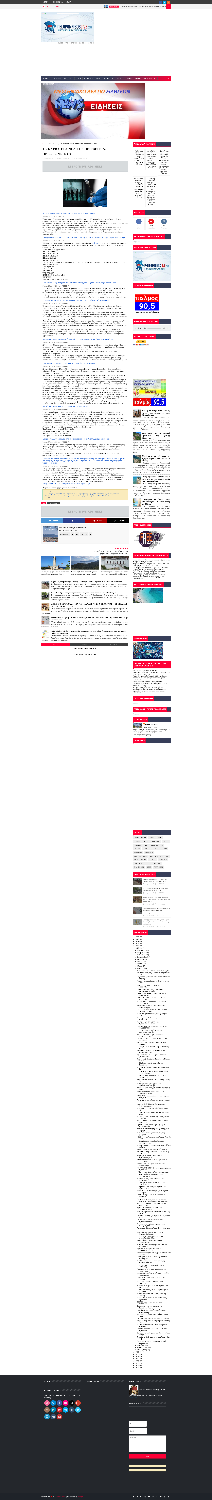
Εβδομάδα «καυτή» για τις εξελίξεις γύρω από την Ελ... (153, 1217)
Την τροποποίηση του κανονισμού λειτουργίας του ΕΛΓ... (149, 1249)
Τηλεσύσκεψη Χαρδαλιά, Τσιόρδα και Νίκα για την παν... (153, 1060)
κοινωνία (163, 860)
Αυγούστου (141, 959)
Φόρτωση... (137, 242)
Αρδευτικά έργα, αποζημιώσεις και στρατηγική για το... (153, 1089)
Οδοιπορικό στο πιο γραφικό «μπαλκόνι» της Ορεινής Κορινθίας (156, 435)
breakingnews (140, 838)
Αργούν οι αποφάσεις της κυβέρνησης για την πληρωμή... (153, 1130)
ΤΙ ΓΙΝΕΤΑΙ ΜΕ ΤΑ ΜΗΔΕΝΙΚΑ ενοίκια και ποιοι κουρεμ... (152, 1002)
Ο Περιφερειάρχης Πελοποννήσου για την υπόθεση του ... (152, 1175)
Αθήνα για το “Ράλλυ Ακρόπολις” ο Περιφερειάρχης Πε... (149, 1157)
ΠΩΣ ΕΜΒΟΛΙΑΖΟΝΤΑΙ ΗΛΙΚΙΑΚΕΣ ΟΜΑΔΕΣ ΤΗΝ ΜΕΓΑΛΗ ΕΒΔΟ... (153, 1011)
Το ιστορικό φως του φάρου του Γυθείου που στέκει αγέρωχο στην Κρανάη (99, 6)
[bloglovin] (149, 1496)
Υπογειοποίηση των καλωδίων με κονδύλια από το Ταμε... (152, 1161)
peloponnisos (69, 6)
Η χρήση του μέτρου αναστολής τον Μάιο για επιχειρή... (153, 978)
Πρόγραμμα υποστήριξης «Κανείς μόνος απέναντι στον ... (151, 1183)
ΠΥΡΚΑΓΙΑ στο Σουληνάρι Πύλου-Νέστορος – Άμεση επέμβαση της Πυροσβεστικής (149, 572)
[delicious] (168, 1496)
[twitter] (164, 2)
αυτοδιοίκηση (140, 860)
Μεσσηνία (149, 852)
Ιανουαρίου (141, 1350)
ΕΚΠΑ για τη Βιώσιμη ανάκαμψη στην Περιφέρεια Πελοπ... (150, 1221)
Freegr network (151, 724)
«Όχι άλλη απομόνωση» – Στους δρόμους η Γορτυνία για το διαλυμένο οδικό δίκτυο (86, 581)
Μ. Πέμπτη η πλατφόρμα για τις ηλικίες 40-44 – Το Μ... (153, 1015)
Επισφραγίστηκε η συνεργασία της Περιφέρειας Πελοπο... (149, 1307)
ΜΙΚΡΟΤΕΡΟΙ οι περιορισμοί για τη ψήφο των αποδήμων (153, 1192)
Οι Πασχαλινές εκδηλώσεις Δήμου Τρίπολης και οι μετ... (153, 1048)
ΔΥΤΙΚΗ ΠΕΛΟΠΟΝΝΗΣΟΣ (145, 78)
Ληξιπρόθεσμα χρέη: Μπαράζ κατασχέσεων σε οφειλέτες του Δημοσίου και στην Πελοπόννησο (156, 910)
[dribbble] (153, 1496)
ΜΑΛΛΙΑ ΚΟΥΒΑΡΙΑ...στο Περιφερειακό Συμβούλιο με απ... (151, 1105)
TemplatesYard (60, 1497)
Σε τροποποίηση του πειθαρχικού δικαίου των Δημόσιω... (154, 1254)
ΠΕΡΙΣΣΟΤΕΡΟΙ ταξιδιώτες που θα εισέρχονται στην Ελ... (149, 1031)
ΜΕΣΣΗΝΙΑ (68, 78)
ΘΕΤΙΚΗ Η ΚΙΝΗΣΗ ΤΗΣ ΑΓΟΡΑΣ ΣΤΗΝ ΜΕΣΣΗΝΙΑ (151, 986)
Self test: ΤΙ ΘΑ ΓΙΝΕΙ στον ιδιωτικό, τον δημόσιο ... (151, 1043)
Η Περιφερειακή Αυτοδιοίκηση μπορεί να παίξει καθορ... (151, 1076)
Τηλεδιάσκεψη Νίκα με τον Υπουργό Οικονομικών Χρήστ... (150, 1233)
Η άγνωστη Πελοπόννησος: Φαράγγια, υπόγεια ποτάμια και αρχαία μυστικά (84, 573)
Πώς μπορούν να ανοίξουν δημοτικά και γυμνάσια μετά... (151, 1188)
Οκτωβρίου (141, 955)
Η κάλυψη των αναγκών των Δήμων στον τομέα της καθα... (152, 1258)
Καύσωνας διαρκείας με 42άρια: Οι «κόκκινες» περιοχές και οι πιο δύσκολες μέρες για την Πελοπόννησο (149, 577)
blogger (56, 644)
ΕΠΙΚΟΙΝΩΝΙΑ (48, 84)
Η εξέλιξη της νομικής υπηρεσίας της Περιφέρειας (150, 1064)
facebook (113, 644)
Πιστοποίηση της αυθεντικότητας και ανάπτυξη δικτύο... (153, 1101)
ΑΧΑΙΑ (68, 2)
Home (45, 78)
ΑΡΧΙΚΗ (46, 2)
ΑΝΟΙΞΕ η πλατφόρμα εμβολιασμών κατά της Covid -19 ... (153, 1152)
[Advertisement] (143, 58)
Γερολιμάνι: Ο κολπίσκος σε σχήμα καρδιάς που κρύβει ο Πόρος (156, 458)
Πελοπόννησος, (82, 159)
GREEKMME (64, 534)
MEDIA (107, 78)
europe (152, 838)
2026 (137, 937)
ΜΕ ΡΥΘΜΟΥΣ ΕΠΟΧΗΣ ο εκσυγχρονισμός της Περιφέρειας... (153, 1169)
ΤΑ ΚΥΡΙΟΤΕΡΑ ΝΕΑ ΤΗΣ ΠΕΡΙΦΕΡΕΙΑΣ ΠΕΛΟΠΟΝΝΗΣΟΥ (151, 1052)
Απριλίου (140, 968)
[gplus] (141, 1496)
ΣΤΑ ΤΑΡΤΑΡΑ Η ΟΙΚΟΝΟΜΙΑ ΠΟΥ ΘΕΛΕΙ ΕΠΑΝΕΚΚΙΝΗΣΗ (152, 1027)
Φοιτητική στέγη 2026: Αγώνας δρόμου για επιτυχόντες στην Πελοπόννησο (156, 412)
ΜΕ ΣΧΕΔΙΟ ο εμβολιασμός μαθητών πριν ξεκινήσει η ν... (152, 1204)
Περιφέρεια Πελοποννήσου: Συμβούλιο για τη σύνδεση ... (153, 1229)
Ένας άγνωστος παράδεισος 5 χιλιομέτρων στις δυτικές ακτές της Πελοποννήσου (156, 478)
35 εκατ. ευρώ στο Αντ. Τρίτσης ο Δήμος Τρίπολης (151, 1295)
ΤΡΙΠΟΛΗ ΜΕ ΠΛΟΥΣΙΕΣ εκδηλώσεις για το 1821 (152, 1109)
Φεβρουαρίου (142, 1347)
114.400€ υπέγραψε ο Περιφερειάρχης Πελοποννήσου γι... (151, 1262)
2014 (137, 1365)
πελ (148, 863)
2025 (137, 939)
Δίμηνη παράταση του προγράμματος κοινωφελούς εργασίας (150, 990)
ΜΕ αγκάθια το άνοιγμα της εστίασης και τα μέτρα (152, 1315)
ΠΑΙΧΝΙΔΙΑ (116, 78)
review (137, 849)
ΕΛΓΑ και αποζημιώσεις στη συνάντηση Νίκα (153, 1318)
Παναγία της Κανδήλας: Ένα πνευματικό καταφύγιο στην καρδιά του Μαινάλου (115, 573)
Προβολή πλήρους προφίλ (142, 735)
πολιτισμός (139, 867)
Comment (121, 521)
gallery (137, 841)
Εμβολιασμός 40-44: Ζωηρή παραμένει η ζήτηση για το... (151, 994)
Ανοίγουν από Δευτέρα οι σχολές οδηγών (152, 1149)
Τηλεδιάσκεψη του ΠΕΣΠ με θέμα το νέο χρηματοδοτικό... (151, 1056)
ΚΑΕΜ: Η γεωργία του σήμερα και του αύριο (153, 1172)
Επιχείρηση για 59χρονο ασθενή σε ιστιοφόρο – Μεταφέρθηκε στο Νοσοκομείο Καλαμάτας (150, 568)
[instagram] (164, 1496)
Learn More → (134, 1398)
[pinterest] (145, 1496)
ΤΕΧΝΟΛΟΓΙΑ (55, 78)
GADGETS (128, 78)
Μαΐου (139, 966)
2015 (137, 1363)
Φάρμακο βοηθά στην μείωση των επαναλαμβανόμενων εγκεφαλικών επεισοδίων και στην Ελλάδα (151, 672)
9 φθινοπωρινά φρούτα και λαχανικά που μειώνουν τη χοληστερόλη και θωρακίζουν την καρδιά (150, 683)
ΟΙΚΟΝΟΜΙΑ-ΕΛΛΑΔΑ (93, 78)
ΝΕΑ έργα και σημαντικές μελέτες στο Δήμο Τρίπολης (152, 1278)
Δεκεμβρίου (141, 950)
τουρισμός (158, 867)
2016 (137, 1361)
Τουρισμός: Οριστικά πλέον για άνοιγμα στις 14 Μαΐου (153, 1117)
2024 (137, 941)
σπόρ (149, 867)
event (160, 838)
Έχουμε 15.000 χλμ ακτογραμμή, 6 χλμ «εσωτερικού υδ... (151, 1126)
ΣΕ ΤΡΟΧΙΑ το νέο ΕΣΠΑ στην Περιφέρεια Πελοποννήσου (152, 1326)
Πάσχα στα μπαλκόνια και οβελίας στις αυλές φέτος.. (153, 1113)
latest (166, 841)
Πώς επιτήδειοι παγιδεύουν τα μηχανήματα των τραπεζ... (152, 1291)
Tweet (55, 521)
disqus (84, 644)
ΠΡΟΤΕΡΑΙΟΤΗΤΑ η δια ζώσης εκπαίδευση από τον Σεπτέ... (152, 1072)
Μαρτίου (140, 1345)
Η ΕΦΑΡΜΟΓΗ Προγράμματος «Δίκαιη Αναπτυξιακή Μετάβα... (150, 1237)
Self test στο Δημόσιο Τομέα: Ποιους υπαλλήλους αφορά (150, 1035)
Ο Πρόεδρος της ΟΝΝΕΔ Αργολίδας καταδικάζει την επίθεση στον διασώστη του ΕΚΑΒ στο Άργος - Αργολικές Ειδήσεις (139, 187)
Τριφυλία (154, 856)
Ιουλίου (140, 961)
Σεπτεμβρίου (142, 957)
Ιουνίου (140, 964)
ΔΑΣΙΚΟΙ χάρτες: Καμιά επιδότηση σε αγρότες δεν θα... (153, 1213)
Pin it (99, 521)
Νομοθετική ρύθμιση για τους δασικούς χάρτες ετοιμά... (151, 1282)
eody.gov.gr (96, 243)
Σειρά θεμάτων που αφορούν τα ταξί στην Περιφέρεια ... (152, 1330)
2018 (137, 1356)
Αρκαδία (154, 849)
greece (147, 841)
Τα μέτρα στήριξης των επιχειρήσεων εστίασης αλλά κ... (153, 1322)
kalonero (156, 841)
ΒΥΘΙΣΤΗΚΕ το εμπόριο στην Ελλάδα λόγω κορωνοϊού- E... (152, 1299)
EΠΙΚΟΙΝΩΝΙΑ (58, 2)
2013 (137, 1368)
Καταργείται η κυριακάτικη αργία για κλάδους (153, 1199)
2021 (137, 948)
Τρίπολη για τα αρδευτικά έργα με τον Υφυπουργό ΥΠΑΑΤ (150, 1093)
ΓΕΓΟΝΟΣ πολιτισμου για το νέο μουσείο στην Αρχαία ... (152, 1039)
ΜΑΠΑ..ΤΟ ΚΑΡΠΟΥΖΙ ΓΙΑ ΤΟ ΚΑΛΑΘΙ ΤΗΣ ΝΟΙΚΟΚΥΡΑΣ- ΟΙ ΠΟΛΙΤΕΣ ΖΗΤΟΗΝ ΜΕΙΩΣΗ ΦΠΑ (156, 899)
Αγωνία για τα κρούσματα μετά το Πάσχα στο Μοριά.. (153, 982)
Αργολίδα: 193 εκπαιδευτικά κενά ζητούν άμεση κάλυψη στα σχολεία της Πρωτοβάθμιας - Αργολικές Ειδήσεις (151, 159)
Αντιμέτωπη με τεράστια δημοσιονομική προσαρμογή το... (151, 1225)
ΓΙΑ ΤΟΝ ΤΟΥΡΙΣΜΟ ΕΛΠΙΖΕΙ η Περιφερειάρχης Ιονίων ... (148, 1023)
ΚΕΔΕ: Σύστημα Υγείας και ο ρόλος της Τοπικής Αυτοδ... (153, 1138)
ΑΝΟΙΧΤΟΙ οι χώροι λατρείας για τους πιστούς (153, 1201)
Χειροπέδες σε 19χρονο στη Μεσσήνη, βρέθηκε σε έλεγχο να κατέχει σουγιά (151, 561)
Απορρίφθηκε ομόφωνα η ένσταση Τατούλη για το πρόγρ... (153, 1274)
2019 (137, 1354)
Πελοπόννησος (54, 144)
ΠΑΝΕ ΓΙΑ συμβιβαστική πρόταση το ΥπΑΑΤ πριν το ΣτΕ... (152, 1196)
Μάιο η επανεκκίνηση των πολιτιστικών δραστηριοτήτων (151, 1006)
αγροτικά (164, 856)
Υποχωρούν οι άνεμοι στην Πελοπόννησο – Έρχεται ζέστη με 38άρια (156, 501)
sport (145, 849)
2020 (137, 1352)
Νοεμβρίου (141, 952)
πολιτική (156, 863)
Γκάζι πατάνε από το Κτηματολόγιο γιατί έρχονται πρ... (151, 1342)
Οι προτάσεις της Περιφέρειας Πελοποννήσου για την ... (153, 1334)
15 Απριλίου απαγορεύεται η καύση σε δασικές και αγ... (151, 1241)
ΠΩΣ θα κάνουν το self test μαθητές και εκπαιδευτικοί (151, 1311)
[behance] (160, 1496)
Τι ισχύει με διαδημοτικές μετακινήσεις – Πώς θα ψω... (153, 1338)
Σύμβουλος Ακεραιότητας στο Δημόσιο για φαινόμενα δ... (152, 1286)
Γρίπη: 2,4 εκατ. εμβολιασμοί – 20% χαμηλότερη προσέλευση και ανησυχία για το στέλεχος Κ (150, 677)
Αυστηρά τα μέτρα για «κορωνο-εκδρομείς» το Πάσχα (153, 1068)
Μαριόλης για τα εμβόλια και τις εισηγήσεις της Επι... (153, 1080)
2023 (137, 944)
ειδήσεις (152, 860)
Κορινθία (138, 852)
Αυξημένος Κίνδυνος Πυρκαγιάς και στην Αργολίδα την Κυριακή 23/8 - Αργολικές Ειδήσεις (139, 157)
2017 (137, 1359)
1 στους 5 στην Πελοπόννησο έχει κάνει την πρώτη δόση (153, 1019)
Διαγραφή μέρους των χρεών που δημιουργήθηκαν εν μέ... (149, 1084)
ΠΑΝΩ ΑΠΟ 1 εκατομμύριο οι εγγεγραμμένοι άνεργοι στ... (153, 1097)
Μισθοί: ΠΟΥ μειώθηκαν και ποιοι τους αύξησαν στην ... (151, 1165)
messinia (137, 845)
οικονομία (139, 863)
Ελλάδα (164, 849)
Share (77, 521)
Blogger (80, 1497)
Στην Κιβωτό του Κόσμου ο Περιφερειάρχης (153, 970)
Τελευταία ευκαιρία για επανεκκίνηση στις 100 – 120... (153, 974)
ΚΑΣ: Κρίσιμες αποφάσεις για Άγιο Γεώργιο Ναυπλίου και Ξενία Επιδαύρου (83, 593)
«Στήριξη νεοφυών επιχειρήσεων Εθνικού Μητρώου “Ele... (152, 1245)
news (146, 845)
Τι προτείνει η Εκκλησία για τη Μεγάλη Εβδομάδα (151, 1134)
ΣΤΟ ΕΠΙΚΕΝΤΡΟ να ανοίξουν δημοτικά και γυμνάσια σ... (152, 1121)
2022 (137, 946)
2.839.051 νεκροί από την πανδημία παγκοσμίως (149, 1303)
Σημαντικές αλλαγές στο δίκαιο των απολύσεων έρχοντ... (149, 1208)
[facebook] (160, 2)
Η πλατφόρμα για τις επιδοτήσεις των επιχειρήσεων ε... (150, 1142)
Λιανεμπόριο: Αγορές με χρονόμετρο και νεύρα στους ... (151, 1270)
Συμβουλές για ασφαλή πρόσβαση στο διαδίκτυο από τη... (151, 1179)
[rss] (168, 2)
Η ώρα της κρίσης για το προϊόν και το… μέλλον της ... (151, 1266)
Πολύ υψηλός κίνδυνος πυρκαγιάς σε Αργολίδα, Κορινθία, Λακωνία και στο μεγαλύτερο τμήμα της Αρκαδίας (157, 922)
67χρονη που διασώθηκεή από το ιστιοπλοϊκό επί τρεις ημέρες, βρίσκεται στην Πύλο (151, 565)
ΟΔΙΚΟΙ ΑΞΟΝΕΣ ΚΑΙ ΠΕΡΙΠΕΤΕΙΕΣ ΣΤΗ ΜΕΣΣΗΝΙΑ (151, 998)
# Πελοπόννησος (53, 503)
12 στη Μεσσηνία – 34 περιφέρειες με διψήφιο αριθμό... (154, 1146)
